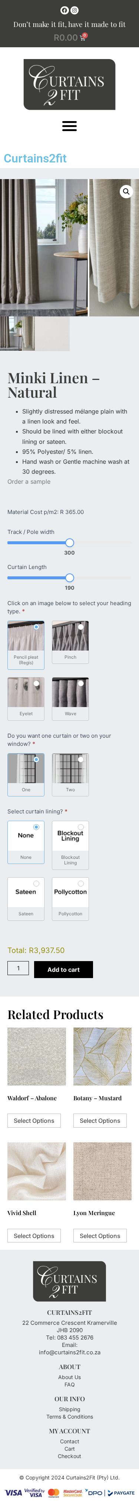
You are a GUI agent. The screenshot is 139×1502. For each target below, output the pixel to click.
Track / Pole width (30, 532)
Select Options (34, 1120)
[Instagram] (74, 10)
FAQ (69, 1384)
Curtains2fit (35, 158)
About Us (69, 1377)
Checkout (69, 1456)
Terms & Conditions (69, 1416)
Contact (69, 1441)
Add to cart (63, 969)
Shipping (69, 1409)
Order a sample (28, 481)
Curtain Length (27, 567)
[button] (69, 126)
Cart (69, 1449)
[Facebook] (64, 10)
